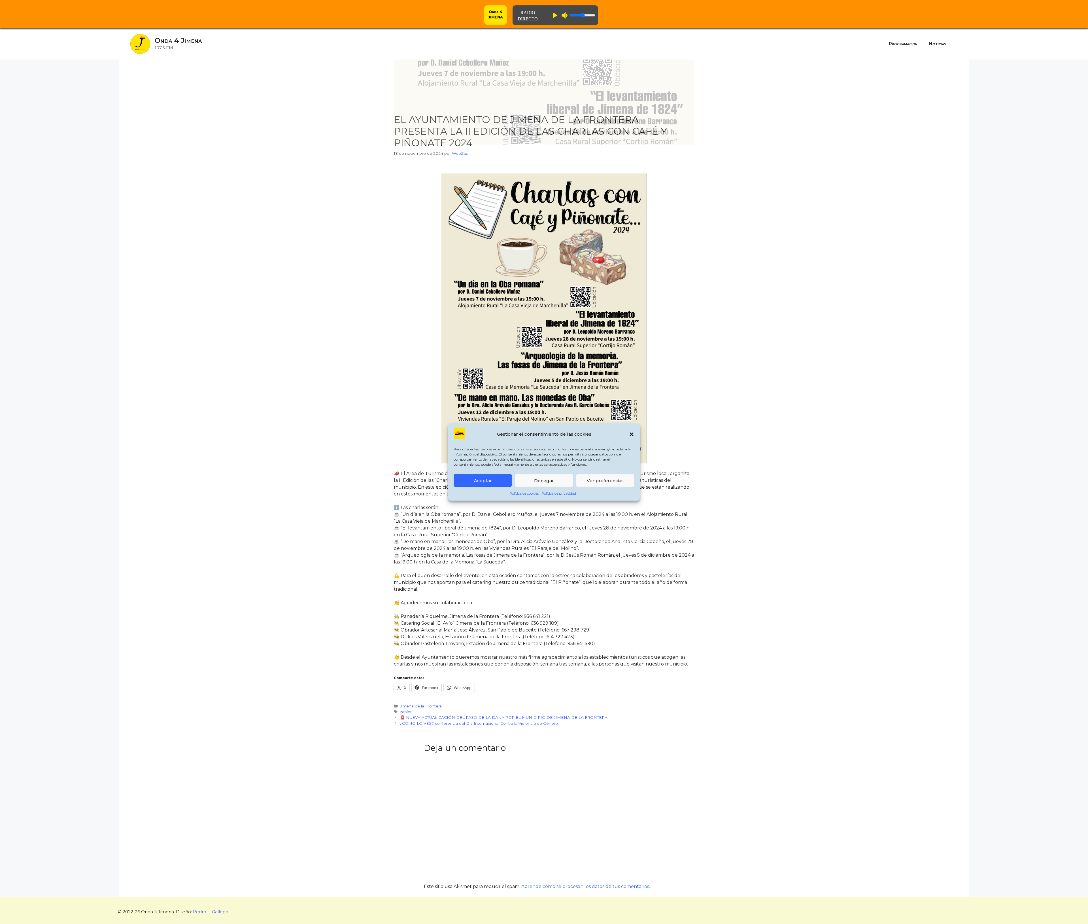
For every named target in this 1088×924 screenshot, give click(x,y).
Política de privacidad (558, 493)
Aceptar (483, 480)
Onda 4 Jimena (178, 40)
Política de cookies (524, 493)
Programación (903, 43)
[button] (631, 434)
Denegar (544, 480)
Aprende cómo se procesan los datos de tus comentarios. (585, 886)
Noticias (937, 43)
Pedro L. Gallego (210, 911)
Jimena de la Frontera (421, 706)
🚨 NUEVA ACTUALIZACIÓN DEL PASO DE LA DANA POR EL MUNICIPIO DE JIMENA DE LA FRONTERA (503, 717)
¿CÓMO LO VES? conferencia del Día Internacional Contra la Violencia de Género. (479, 723)
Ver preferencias (605, 480)
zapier (406, 711)
